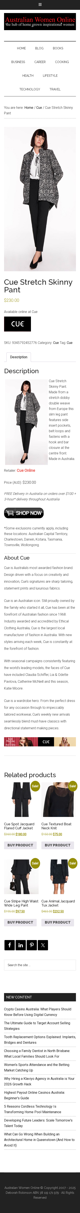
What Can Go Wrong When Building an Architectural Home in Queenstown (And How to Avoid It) (39, 1139)
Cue (39, 108)
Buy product (20, 845)
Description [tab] (18, 357)
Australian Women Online (40, 21)
